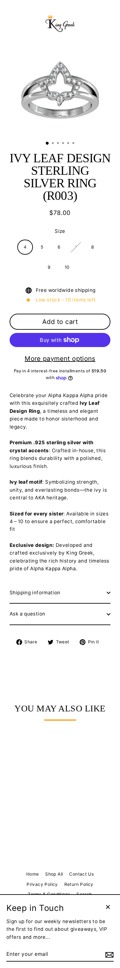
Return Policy (78, 884)
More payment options (60, 358)
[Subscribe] (108, 954)
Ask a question (27, 614)
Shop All (54, 874)
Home (32, 874)
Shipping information (35, 593)
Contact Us (81, 874)
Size (60, 231)
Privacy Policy (42, 884)
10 (67, 267)
